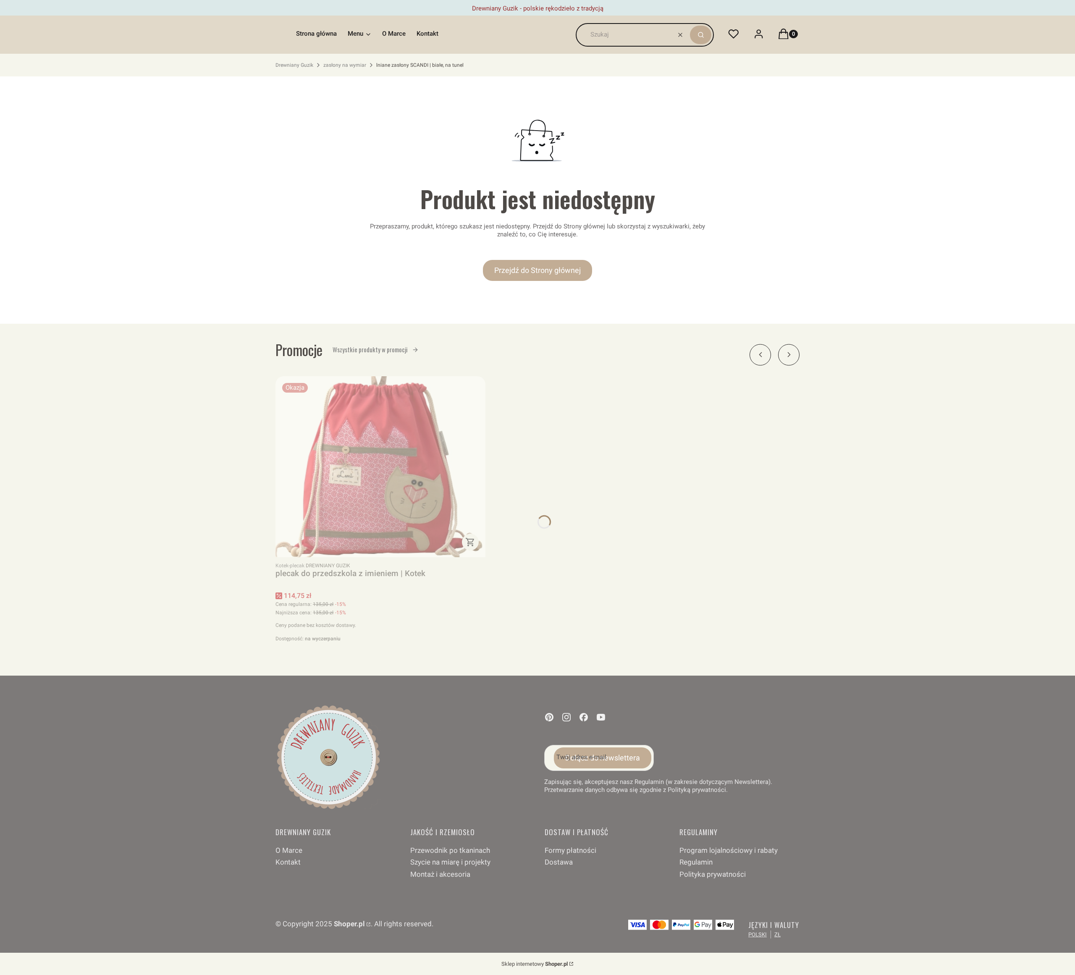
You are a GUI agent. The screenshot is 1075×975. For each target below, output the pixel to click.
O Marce (288, 850)
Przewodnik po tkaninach (450, 850)
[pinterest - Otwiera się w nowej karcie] (549, 717)
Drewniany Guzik (294, 65)
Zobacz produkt (470, 542)
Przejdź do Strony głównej (537, 270)
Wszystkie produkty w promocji (370, 349)
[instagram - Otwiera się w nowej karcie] (566, 717)
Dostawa (559, 862)
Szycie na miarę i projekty (450, 862)
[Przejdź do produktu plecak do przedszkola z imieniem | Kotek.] (380, 466)
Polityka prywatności (712, 874)
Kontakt (288, 862)
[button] (700, 35)
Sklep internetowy (534, 964)
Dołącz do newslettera (602, 757)
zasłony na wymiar (344, 65)
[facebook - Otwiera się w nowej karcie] (584, 717)
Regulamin (696, 862)
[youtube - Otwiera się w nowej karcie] (601, 717)
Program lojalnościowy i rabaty (728, 850)
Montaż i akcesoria (440, 874)
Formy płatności (570, 850)
